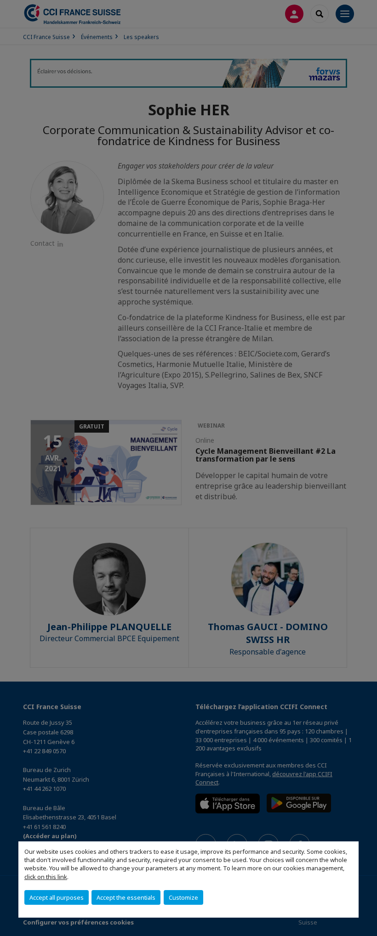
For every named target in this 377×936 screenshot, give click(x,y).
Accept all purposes (56, 897)
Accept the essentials (126, 897)
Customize (183, 897)
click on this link (45, 877)
